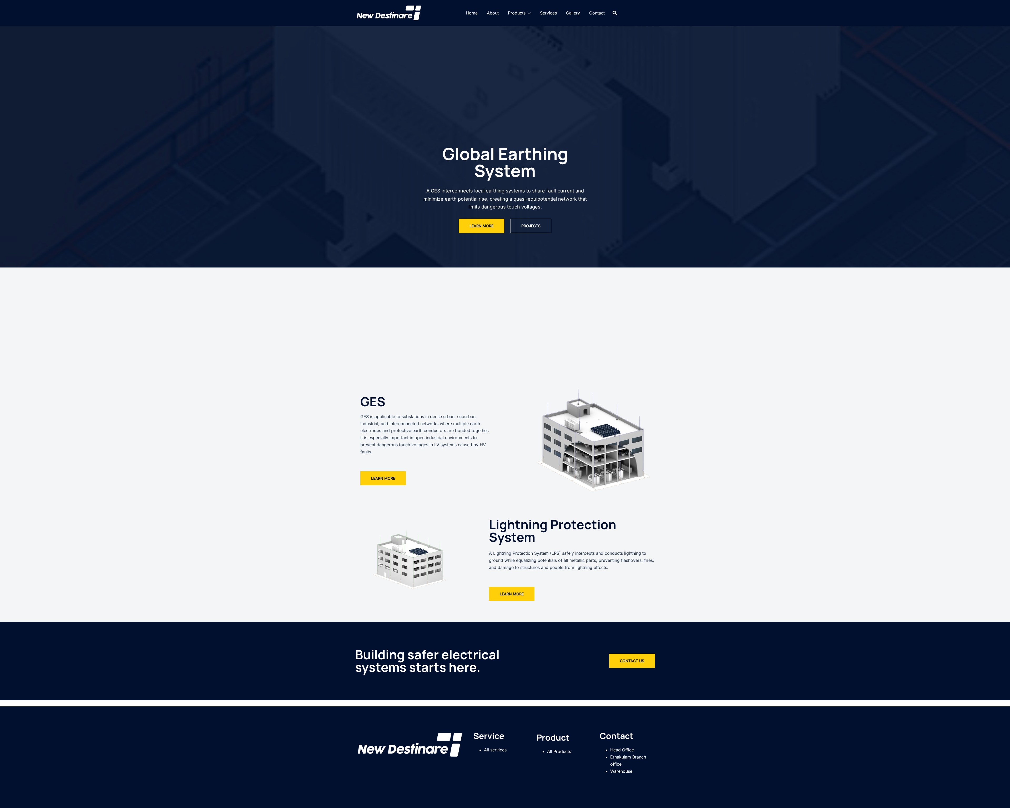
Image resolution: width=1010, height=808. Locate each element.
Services (548, 13)
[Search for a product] (615, 13)
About (493, 13)
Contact (597, 13)
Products (517, 13)
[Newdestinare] (389, 12)
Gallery (573, 13)
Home (472, 13)
